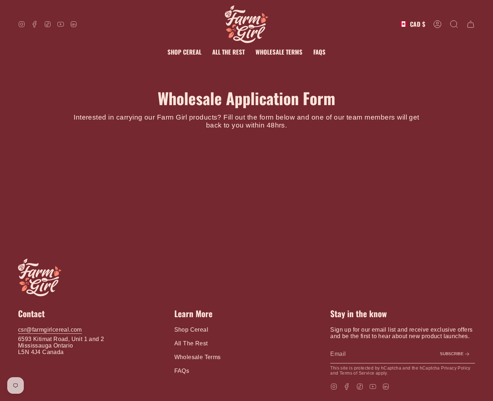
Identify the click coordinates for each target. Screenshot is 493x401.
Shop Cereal (191, 330)
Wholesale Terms (197, 357)
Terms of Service (357, 373)
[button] (454, 24)
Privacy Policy (456, 368)
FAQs (181, 371)
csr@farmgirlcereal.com (50, 330)
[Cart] (470, 24)
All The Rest (191, 343)
